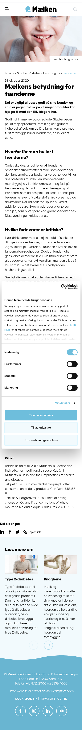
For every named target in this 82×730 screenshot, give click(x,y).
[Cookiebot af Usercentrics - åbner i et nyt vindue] (61, 286)
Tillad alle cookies (41, 415)
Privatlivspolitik (53, 698)
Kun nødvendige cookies (41, 440)
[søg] (75, 9)
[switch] (72, 364)
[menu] (7, 9)
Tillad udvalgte (41, 427)
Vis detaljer (62, 403)
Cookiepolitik (26, 698)
